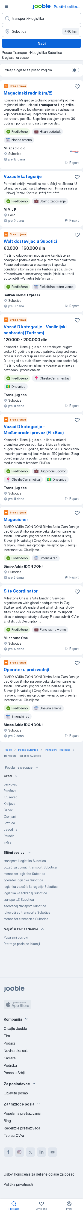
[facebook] (8, 1152)
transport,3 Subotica (19, 899)
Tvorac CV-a (14, 1135)
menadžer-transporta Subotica (26, 919)
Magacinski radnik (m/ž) (28, 93)
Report (74, 163)
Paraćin (9, 836)
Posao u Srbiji (14, 1072)
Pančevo (10, 791)
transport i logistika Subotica (25, 861)
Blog (7, 1120)
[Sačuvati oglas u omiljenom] (77, 86)
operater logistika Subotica (23, 880)
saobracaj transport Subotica (25, 906)
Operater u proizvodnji (26, 669)
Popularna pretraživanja (22, 1113)
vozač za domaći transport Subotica (30, 867)
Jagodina (10, 829)
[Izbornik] (6, 6)
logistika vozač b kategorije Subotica (31, 887)
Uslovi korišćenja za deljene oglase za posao (39, 1174)
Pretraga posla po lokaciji (22, 944)
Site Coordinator (21, 591)
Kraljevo (9, 804)
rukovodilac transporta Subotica (27, 912)
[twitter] (30, 1152)
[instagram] (19, 1152)
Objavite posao (16, 1093)
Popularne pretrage (19, 767)
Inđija (7, 842)
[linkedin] (41, 1152)
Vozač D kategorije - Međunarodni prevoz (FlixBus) (34, 429)
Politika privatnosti (18, 1184)
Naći (42, 43)
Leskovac (11, 784)
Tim (7, 1036)
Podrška (10, 1065)
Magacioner (16, 519)
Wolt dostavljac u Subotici (30, 241)
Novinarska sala (16, 1050)
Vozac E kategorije (23, 176)
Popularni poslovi (16, 937)
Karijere (10, 1058)
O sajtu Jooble (15, 1028)
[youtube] (52, 1152)
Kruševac (10, 797)
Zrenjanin (11, 816)
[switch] (75, 70)
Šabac (8, 810)
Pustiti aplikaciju (68, 6)
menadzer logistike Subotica (24, 874)
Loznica (9, 823)
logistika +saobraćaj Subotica (25, 893)
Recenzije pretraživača (22, 1128)
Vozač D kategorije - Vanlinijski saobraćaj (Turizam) (35, 329)
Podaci (9, 1043)
